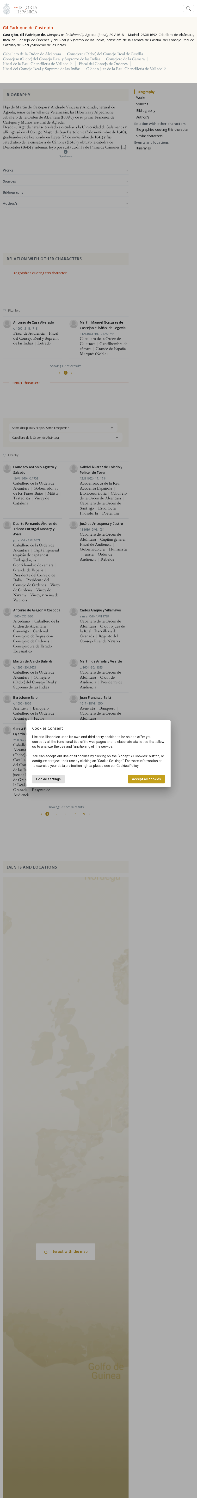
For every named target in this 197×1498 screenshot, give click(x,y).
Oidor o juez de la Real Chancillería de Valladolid (126, 68)
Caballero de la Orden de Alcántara (32, 54)
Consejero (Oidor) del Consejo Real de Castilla (105, 54)
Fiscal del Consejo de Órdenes (103, 63)
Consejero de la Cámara (125, 59)
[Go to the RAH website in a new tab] (6, 8)
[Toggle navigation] (188, 8)
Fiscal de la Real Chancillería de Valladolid (38, 63)
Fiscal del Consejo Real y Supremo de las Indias (41, 68)
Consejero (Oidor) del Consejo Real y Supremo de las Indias (51, 59)
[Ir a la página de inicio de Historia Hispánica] (23, 8)
